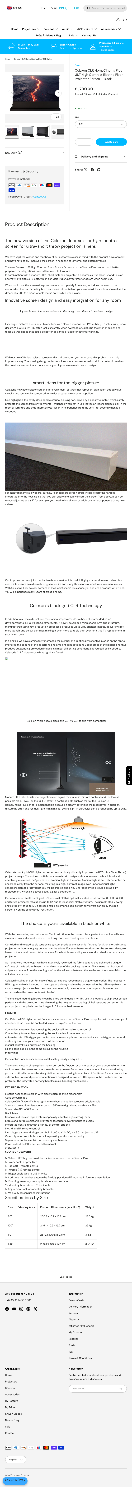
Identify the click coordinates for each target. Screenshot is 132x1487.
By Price (10, 1407)
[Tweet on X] (86, 169)
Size (77, 116)
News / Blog (12, 1420)
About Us (74, 1319)
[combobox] (105, 8)
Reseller (73, 1338)
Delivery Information (80, 1306)
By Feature (11, 1401)
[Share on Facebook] (92, 169)
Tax (71, 1351)
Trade (72, 1345)
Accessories (12, 1394)
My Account (76, 1332)
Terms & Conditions (80, 1358)
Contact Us (89, 35)
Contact (10, 1433)
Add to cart (111, 141)
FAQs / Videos (13, 1413)
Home (14, 29)
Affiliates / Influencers (81, 1326)
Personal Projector (21, 1475)
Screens (10, 1388)
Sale (7, 1426)
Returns (73, 1313)
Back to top (66, 1276)
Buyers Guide (76, 1300)
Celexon (79, 65)
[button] (124, 19)
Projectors (11, 1381)
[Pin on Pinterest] (98, 169)
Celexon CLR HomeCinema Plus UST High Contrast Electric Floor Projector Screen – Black (33, 59)
